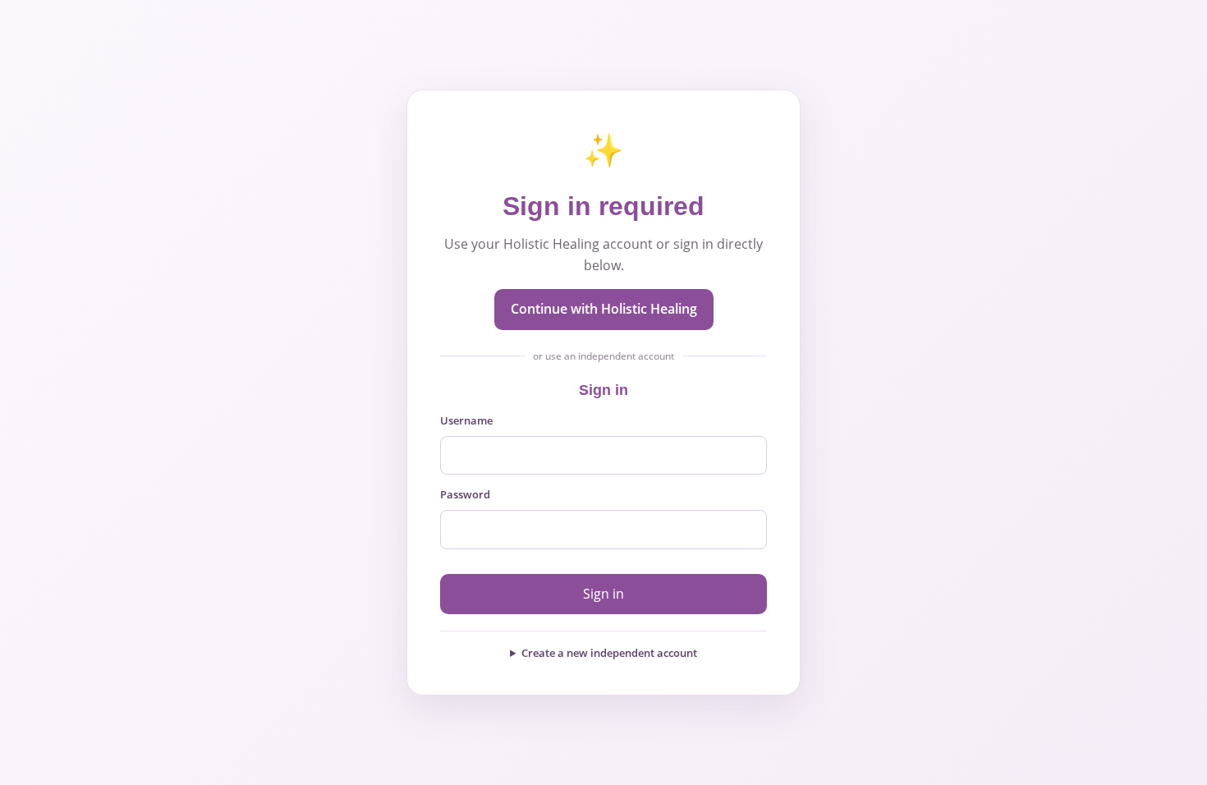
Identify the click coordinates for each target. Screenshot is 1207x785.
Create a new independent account (609, 652)
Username (466, 420)
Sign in (603, 594)
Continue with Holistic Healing (604, 309)
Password (465, 494)
